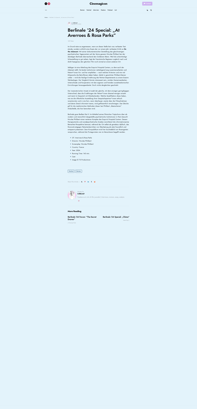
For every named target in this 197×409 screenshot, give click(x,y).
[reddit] (94, 181)
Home (46, 17)
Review (78, 171)
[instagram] (49, 3)
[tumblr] (91, 181)
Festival (71, 171)
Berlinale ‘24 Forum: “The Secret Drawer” (82, 218)
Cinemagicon (98, 3)
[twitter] (46, 3)
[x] (81, 181)
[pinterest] (85, 181)
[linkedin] (88, 181)
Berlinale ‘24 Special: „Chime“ (116, 217)
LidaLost (75, 23)
